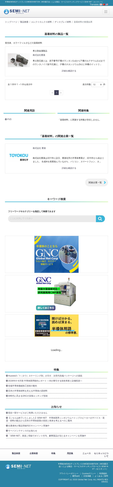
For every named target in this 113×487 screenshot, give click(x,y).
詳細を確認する (69, 70)
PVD (9, 119)
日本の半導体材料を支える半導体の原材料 (27, 390)
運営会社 (76, 476)
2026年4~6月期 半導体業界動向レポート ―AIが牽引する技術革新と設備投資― (45, 380)
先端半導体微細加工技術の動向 (22, 385)
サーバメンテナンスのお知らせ (22, 430)
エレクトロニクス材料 (41, 22)
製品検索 (24, 22)
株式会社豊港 (39, 55)
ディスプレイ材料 (63, 22)
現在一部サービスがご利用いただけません (27, 412)
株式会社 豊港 (39, 148)
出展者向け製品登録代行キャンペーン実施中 (28, 425)
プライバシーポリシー (68, 473)
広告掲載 (87, 476)
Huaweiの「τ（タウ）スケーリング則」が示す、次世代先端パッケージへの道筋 (45, 375)
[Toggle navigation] (105, 11)
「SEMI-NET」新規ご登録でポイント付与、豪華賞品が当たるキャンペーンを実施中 (47, 435)
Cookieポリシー (89, 473)
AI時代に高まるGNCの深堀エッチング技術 (28, 395)
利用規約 (103, 473)
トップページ (11, 22)
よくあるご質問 (101, 476)
